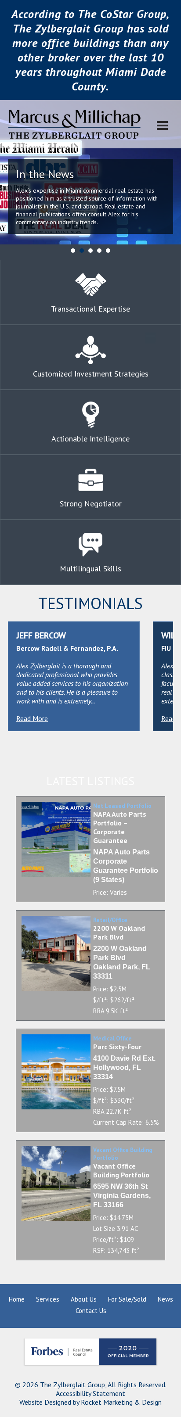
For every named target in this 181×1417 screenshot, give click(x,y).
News (165, 1299)
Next (170, 180)
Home (17, 1299)
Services (47, 1299)
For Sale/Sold (127, 1299)
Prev (11, 180)
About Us (84, 1299)
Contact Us (91, 1310)
